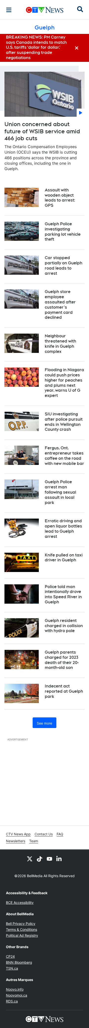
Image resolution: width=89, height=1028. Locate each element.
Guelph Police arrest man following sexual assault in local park (60, 492)
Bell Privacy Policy (20, 923)
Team (33, 841)
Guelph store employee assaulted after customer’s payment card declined (60, 304)
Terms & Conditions (21, 929)
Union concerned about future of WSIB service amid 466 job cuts (42, 131)
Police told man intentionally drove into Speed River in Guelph (63, 594)
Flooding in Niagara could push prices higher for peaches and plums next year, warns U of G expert (64, 382)
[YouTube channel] (49, 859)
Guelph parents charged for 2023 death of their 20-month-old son (62, 660)
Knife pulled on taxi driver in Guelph (64, 558)
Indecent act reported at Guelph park (64, 691)
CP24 (10, 956)
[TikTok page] (40, 859)
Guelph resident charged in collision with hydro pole (64, 625)
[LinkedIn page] (59, 859)
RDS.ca (12, 1001)
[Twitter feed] (30, 859)
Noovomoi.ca (16, 995)
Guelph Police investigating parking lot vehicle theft (63, 232)
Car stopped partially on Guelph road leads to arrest (63, 265)
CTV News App (18, 834)
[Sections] (9, 10)
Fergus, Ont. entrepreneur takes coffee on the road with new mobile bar (64, 456)
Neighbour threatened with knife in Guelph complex (60, 344)
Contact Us (44, 834)
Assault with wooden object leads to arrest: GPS (60, 198)
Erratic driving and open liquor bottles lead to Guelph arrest (63, 529)
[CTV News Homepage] (44, 10)
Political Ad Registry (22, 935)
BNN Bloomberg (19, 962)
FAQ (60, 834)
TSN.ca (12, 968)
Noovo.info (14, 989)
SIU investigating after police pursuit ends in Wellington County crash (64, 422)
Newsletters (15, 841)
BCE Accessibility (20, 902)
